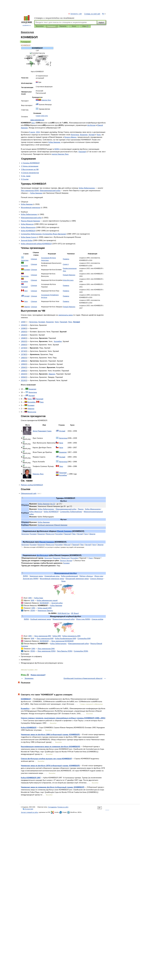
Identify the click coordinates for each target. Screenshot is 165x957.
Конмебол (25, 708)
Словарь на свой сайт (92, 14)
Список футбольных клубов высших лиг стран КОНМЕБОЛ (46, 759)
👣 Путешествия (28, 809)
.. (37, 120)
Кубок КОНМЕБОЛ (28, 727)
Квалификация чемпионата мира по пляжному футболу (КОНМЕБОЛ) (50, 746)
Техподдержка (52, 807)
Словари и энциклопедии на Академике (54, 18)
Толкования (51, 26)
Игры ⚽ (85, 26)
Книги (74, 26)
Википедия (39, 26)
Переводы (62, 26)
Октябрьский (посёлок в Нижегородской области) (83, 678)
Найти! (101, 22)
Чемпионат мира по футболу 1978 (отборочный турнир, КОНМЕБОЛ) (50, 766)
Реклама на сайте (62, 807)
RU (103, 14)
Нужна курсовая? (38, 675)
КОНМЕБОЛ (26, 699)
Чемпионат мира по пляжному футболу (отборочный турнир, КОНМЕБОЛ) (52, 787)
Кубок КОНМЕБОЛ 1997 (31, 778)
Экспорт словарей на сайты (29, 812)
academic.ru (27, 25)
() (43, 234)
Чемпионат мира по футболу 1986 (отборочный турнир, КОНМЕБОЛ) (50, 734)
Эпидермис (29, 678)
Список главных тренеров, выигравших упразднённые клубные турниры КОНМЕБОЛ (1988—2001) (63, 718)
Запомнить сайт (76, 14)
